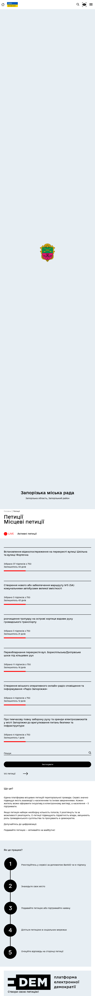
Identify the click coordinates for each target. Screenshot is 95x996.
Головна (7, 511)
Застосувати (47, 764)
